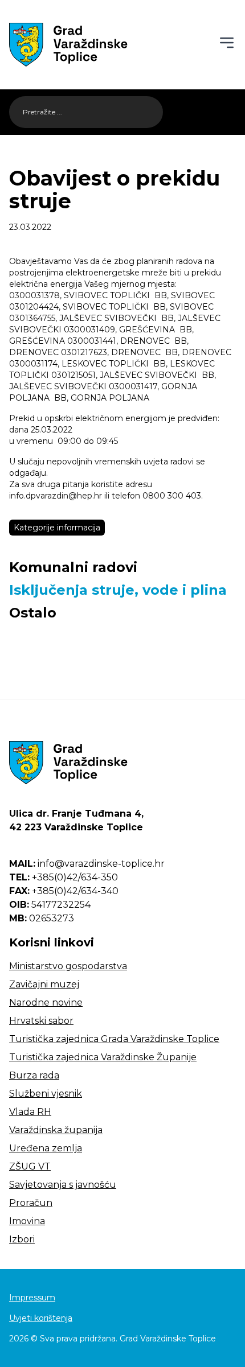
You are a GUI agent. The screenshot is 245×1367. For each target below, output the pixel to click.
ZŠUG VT (30, 1166)
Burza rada (34, 1075)
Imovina (27, 1221)
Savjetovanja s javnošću (62, 1184)
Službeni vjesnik (45, 1093)
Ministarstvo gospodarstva (68, 966)
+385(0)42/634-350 (63, 877)
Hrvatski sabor (41, 1020)
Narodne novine (46, 1002)
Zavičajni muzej (44, 984)
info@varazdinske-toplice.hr (87, 863)
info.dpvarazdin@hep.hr (55, 496)
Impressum (32, 1297)
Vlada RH (30, 1111)
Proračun (30, 1202)
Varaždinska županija (56, 1130)
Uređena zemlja (45, 1148)
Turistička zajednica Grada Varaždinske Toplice (114, 1039)
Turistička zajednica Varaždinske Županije (103, 1057)
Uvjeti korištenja (40, 1318)
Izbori (22, 1239)
